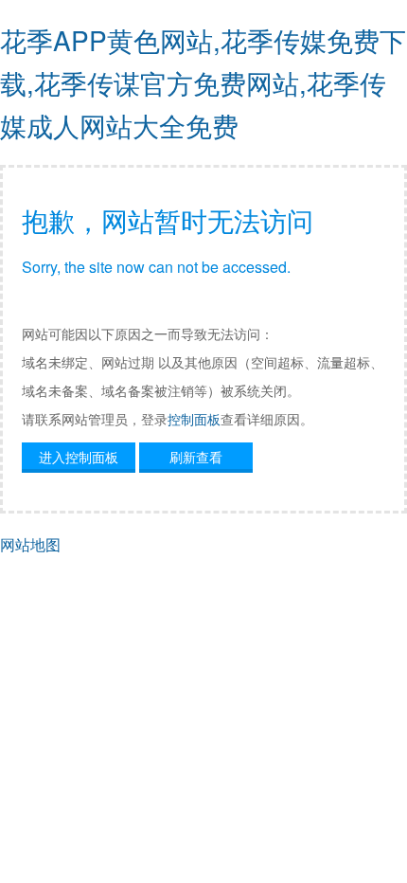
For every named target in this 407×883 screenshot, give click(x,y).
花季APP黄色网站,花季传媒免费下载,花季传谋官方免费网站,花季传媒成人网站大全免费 (203, 82)
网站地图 (30, 544)
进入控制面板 (78, 456)
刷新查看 (195, 456)
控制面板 (194, 418)
